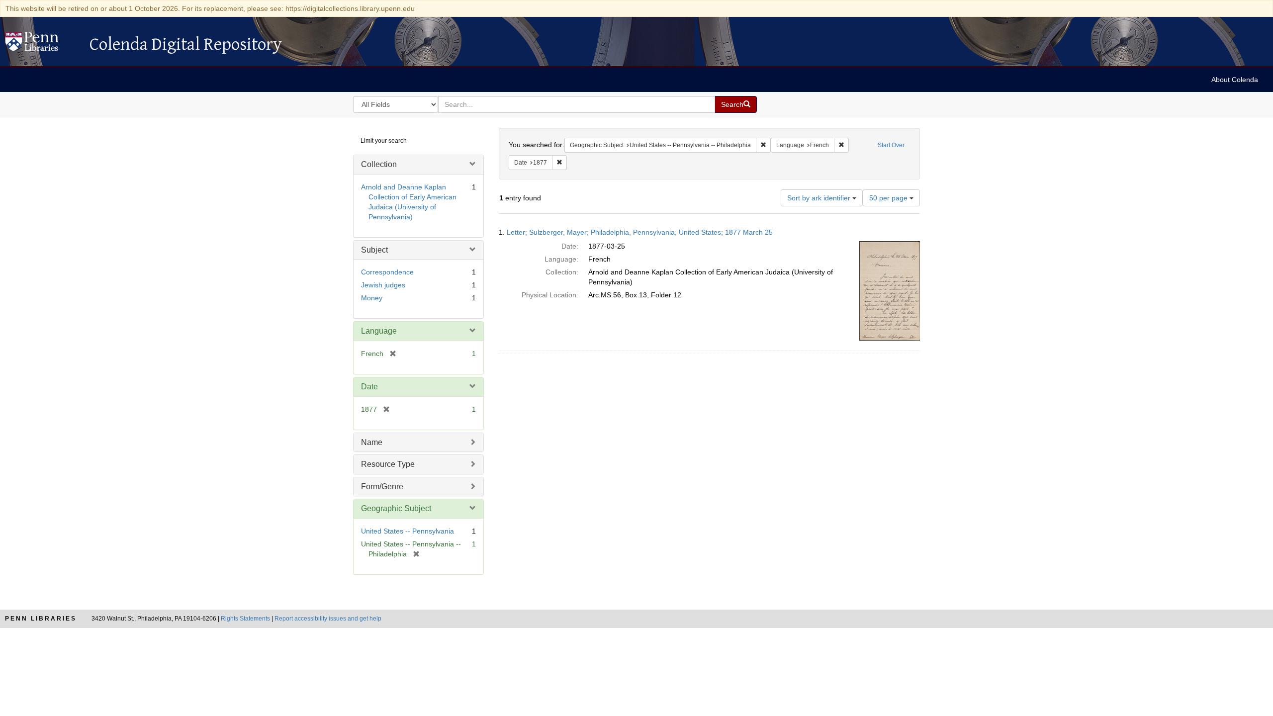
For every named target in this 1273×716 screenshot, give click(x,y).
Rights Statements (245, 618)
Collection (379, 164)
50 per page (889, 198)
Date (369, 386)
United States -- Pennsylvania (407, 531)
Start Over (891, 145)
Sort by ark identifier (819, 198)
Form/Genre (382, 486)
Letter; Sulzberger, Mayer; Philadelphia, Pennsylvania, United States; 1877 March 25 (640, 232)
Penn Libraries (41, 618)
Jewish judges (383, 285)
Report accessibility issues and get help (327, 618)
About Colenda (1234, 80)
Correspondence (387, 272)
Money (371, 298)
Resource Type (388, 464)
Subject (374, 250)
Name (371, 442)
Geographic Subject (396, 508)
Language (379, 331)
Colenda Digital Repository (42, 44)
